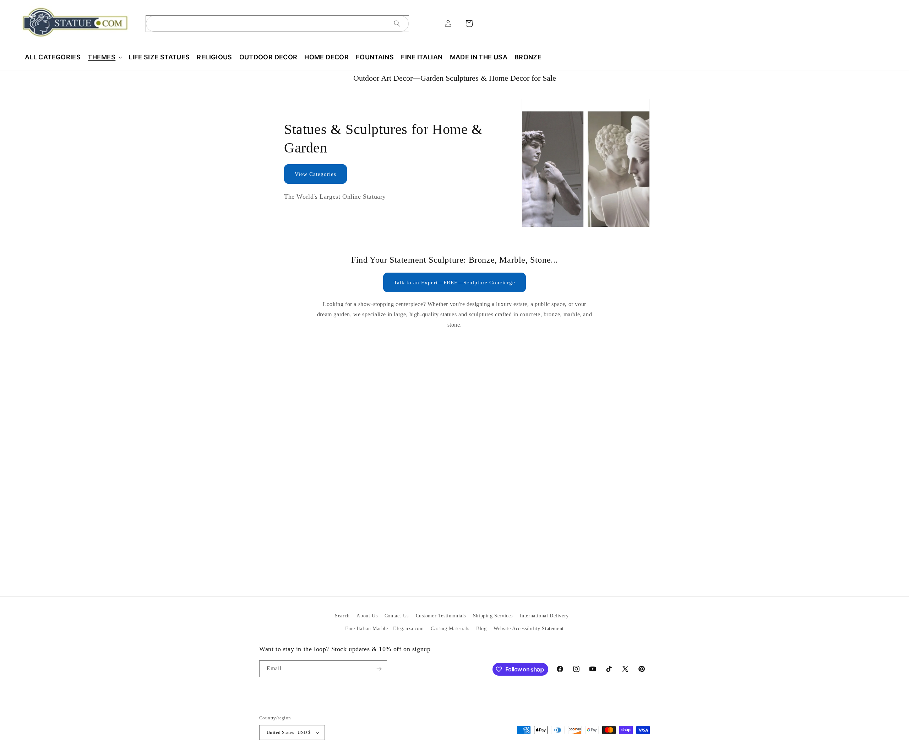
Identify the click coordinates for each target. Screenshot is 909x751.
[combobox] (277, 24)
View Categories (315, 174)
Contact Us (397, 615)
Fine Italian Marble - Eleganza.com (384, 628)
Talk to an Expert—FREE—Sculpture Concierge (454, 282)
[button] (104, 57)
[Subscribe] (379, 668)
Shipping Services (493, 615)
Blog (481, 628)
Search (342, 615)
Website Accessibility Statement (529, 628)
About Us (366, 615)
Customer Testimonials (441, 615)
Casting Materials (450, 628)
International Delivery (544, 615)
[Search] (397, 23)
